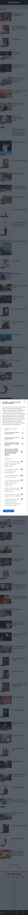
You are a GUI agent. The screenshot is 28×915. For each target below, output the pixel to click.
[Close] (25, 402)
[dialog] (14, 457)
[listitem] (14, 429)
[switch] (22, 433)
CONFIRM (8, 511)
